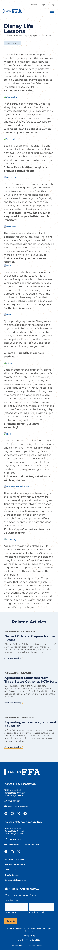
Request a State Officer (14, 859)
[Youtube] (25, 813)
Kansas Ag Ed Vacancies (15, 880)
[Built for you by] (37, 940)
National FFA (10, 870)
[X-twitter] (18, 813)
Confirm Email (36, 912)
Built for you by (26, 940)
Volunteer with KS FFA (14, 864)
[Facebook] (5, 813)
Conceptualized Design (33, 946)
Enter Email (11, 912)
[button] (52, 11)
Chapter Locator (11, 875)
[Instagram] (12, 813)
